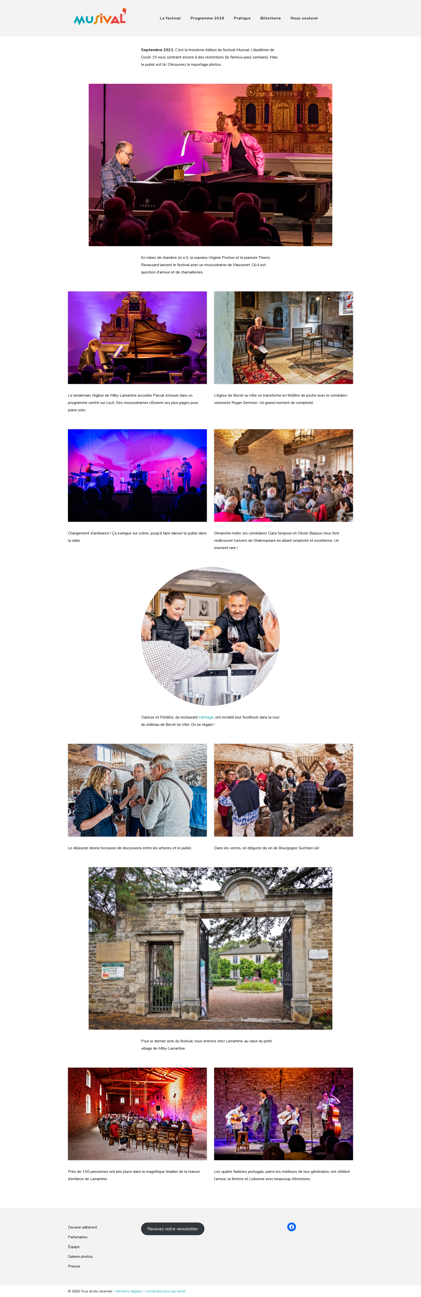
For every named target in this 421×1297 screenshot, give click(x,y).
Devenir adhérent (82, 1227)
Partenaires (77, 1237)
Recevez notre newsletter (172, 1229)
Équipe (74, 1247)
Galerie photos (80, 1256)
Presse (74, 1266)
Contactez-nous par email (165, 1291)
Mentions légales (129, 1291)
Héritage (206, 717)
